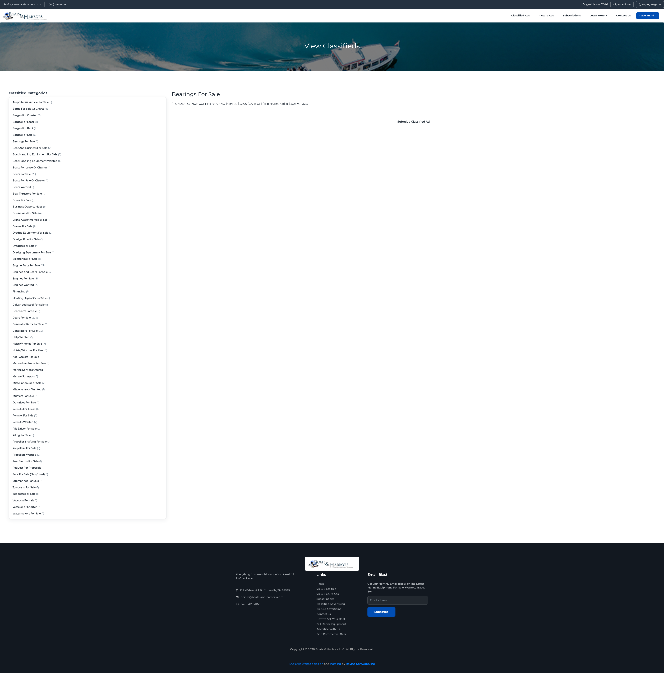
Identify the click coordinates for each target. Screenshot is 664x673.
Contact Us (623, 15)
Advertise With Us (328, 629)
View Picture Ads (327, 594)
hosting (335, 664)
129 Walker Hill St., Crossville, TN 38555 (265, 590)
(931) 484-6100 (57, 4)
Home (320, 584)
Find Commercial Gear (331, 634)
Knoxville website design (306, 664)
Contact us (323, 614)
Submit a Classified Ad (413, 121)
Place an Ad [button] (647, 15)
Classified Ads (520, 15)
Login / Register (651, 4)
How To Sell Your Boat (330, 619)
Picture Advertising (329, 609)
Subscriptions (572, 15)
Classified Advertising (330, 604)
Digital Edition (622, 4)
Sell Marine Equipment (331, 624)
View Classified (326, 589)
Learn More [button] (597, 15)
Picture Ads (546, 15)
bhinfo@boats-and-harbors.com (22, 4)
